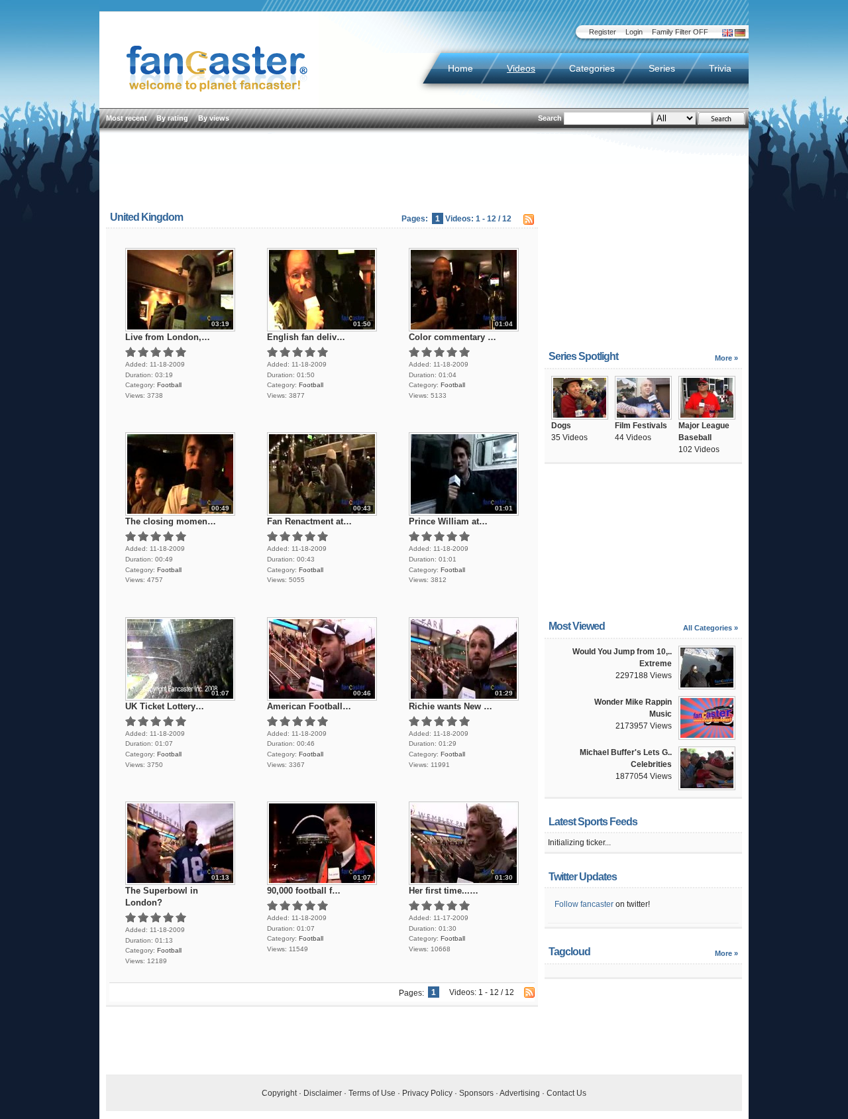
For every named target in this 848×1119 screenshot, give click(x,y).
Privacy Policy (427, 1093)
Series (662, 68)
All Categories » (710, 628)
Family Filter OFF (680, 32)
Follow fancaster (584, 904)
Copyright (279, 1093)
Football (169, 384)
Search (550, 118)
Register (602, 32)
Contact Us (566, 1093)
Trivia (720, 68)
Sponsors (476, 1093)
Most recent (126, 118)
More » (726, 358)
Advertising (520, 1093)
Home (460, 68)
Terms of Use (372, 1093)
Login (634, 32)
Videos (521, 68)
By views (213, 118)
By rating (172, 118)
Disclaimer (322, 1093)
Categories (592, 68)
